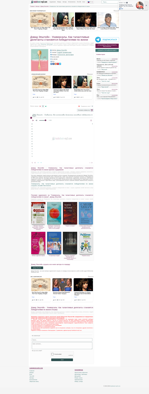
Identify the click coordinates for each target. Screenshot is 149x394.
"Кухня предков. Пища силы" (109, 98)
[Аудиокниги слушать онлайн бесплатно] (39, 1)
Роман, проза (78, 378)
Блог (83, 1)
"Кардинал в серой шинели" (109, 62)
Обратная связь (34, 381)
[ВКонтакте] (51, 64)
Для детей (77, 376)
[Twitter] (60, 64)
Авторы (65, 1)
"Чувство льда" (105, 81)
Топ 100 (79, 1)
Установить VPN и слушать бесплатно (107, 45)
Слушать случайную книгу (107, 50)
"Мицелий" (104, 69)
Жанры (59, 1)
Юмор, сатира (79, 381)
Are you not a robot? (37, 350)
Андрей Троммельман (64, 52)
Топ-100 (31, 376)
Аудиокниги (53, 1)
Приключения (79, 379)
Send (62, 359)
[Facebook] (53, 64)
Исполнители (71, 1)
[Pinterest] (58, 64)
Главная (31, 370)
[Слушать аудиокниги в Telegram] (107, 39)
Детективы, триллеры (81, 374)
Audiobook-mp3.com (115, 386)
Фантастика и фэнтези (81, 372)
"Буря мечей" (105, 87)
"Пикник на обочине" (107, 75)
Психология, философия (47, 44)
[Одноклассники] (56, 64)
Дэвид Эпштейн (62, 50)
